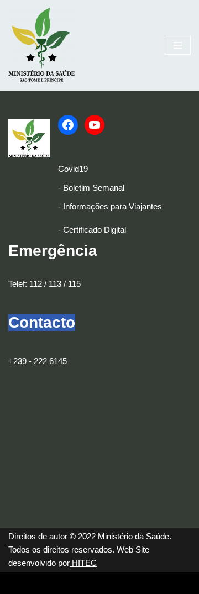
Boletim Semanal (93, 187)
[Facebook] (68, 125)
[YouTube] (94, 125)
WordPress (98, 582)
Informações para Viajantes (112, 206)
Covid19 (73, 169)
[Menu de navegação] (178, 45)
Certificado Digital (94, 229)
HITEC (83, 562)
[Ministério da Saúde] (41, 45)
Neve (18, 582)
